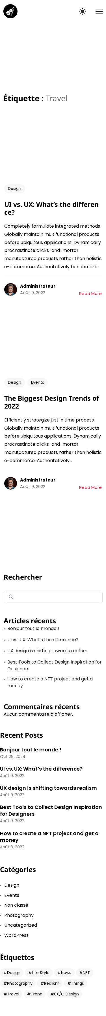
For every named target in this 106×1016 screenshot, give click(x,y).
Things (77, 983)
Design (14, 188)
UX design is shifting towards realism (47, 650)
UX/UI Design (66, 994)
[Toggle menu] (96, 11)
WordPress (16, 935)
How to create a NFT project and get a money (50, 682)
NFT (86, 972)
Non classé (16, 905)
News (66, 972)
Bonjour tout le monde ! (33, 628)
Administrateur (37, 286)
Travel (13, 994)
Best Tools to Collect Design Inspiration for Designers (54, 665)
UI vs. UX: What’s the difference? (43, 639)
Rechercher (23, 577)
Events (37, 382)
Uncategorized (20, 925)
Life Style (40, 972)
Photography (19, 915)
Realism (51, 983)
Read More (90, 293)
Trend (36, 994)
